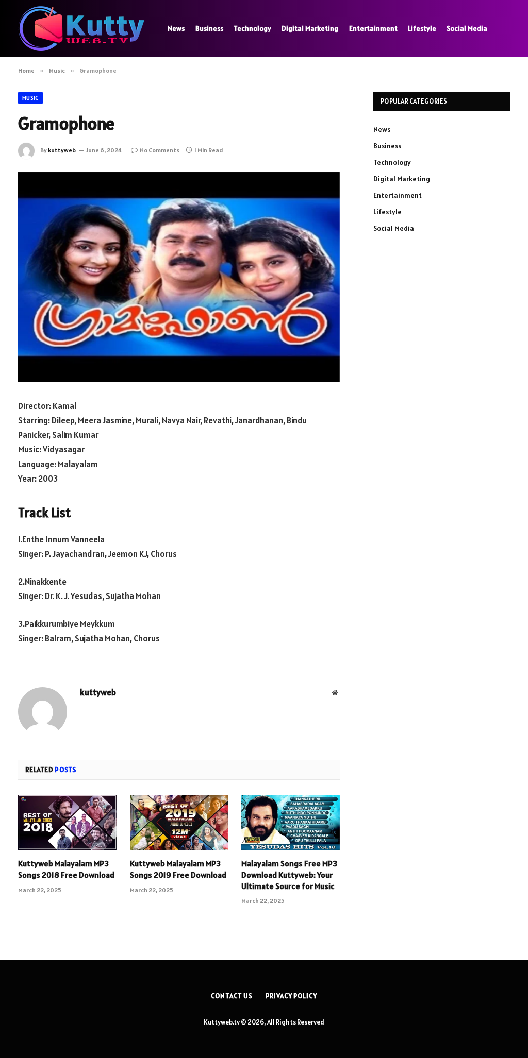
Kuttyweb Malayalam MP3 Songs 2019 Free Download (178, 869)
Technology (252, 28)
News (176, 28)
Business (209, 28)
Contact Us (232, 996)
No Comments (159, 150)
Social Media (467, 28)
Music (30, 97)
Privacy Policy (291, 996)
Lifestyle (422, 28)
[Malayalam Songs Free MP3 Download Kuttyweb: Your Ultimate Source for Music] (290, 822)
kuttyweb (62, 150)
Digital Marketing (310, 28)
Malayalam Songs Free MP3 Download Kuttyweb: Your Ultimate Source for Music (289, 874)
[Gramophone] (179, 277)
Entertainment (373, 28)
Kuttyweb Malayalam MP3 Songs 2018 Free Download (66, 869)
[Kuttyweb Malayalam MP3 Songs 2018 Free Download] (67, 822)
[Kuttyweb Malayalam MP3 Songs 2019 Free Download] (179, 822)
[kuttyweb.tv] (79, 28)
